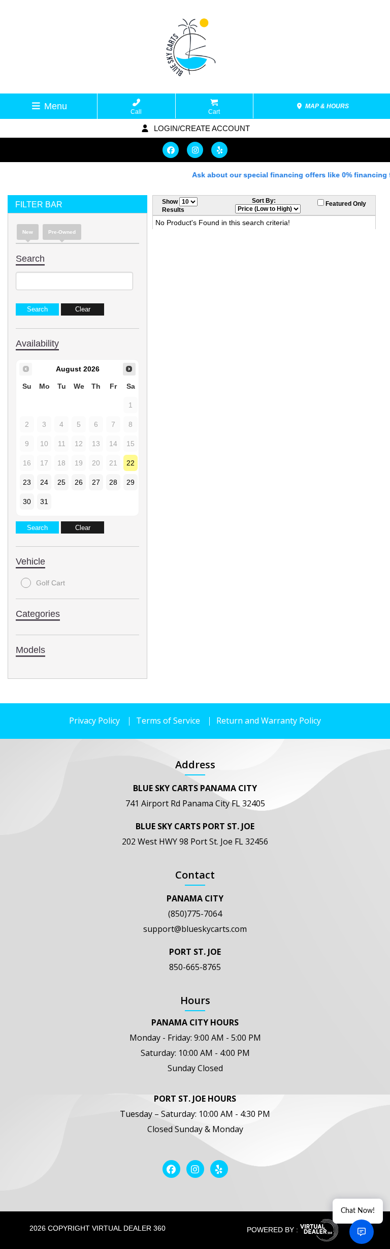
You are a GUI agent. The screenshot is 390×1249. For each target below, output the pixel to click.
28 (113, 482)
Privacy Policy (94, 720)
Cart (214, 111)
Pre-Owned (62, 232)
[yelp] (219, 150)
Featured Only (345, 203)
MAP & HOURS (326, 106)
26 (79, 482)
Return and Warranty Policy (268, 720)
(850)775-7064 (195, 913)
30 (27, 501)
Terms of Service (168, 720)
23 (27, 482)
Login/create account (201, 128)
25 (61, 482)
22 (130, 463)
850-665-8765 (195, 967)
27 (96, 482)
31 (44, 501)
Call (136, 111)
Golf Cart (50, 583)
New (27, 232)
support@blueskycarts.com (195, 928)
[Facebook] (170, 150)
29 (130, 482)
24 (44, 482)
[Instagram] (195, 150)
